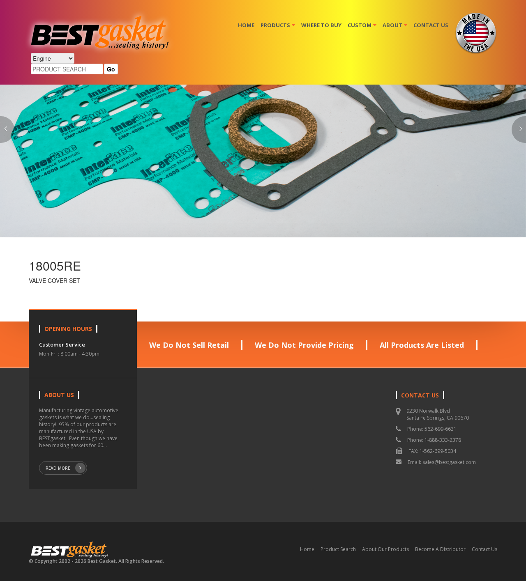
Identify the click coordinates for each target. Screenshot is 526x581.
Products (275, 25)
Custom (359, 25)
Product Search (338, 549)
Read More (58, 468)
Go (111, 69)
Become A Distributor (440, 549)
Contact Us (430, 25)
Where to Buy (321, 25)
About (392, 25)
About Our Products (385, 549)
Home (246, 25)
